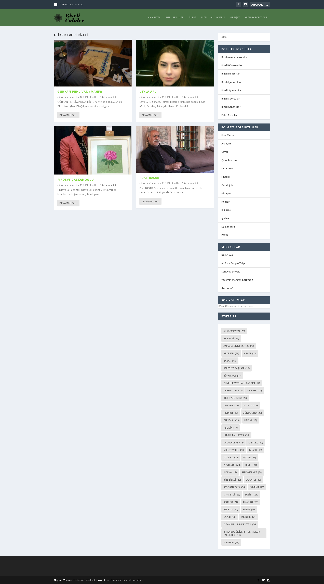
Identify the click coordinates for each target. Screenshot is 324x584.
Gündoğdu (227, 185)
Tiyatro (250, 502)
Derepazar (227, 168)
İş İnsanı (231, 542)
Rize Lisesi (232, 479)
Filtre (192, 17)
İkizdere (226, 210)
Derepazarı (232, 390)
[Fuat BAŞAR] (175, 149)
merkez (255, 442)
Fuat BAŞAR (149, 178)
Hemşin (225, 201)
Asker (250, 353)
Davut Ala (227, 254)
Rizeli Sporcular (230, 98)
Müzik (255, 450)
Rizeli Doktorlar (230, 73)
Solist (251, 494)
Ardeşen (226, 143)
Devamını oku (68, 115)
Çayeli (224, 151)
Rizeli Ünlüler (175, 17)
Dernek (254, 390)
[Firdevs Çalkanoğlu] (93, 150)
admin (60, 97)
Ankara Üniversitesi (238, 345)
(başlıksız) (227, 288)
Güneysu (226, 193)
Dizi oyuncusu (235, 398)
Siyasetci (231, 494)
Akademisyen (234, 331)
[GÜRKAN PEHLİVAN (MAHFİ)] (93, 63)
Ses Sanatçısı (234, 487)
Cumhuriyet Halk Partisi (241, 383)
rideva (230, 472)
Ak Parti (231, 338)
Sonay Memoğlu (231, 271)
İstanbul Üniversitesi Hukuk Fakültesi (241, 533)
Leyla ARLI (148, 92)
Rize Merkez (228, 135)
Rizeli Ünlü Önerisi (213, 17)
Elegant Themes (63, 580)
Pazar (224, 235)
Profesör (231, 464)
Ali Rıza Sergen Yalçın (233, 263)
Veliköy (230, 509)
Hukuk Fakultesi (236, 435)
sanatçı (253, 479)
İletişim (235, 17)
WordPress (104, 580)
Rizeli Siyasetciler (231, 90)
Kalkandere (228, 226)
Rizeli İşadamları (231, 82)
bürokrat (232, 375)
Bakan (229, 360)
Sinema (257, 487)
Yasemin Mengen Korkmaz (237, 279)
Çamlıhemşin (229, 160)
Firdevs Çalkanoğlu (75, 180)
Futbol (251, 405)
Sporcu (230, 502)
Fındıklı (225, 176)
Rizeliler (94, 97)
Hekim (250, 420)
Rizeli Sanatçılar (230, 106)
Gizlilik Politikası (256, 17)
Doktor (231, 405)
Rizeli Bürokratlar (231, 65)
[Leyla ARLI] (175, 63)
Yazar (249, 509)
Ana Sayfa (154, 17)
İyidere (225, 218)
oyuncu (230, 457)
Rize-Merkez (252, 472)
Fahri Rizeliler (229, 115)
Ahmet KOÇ (76, 4)
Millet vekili (233, 450)
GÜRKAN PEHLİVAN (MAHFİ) (79, 92)
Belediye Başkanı (236, 368)
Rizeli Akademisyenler (234, 57)
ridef (251, 464)
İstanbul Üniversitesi (239, 524)
